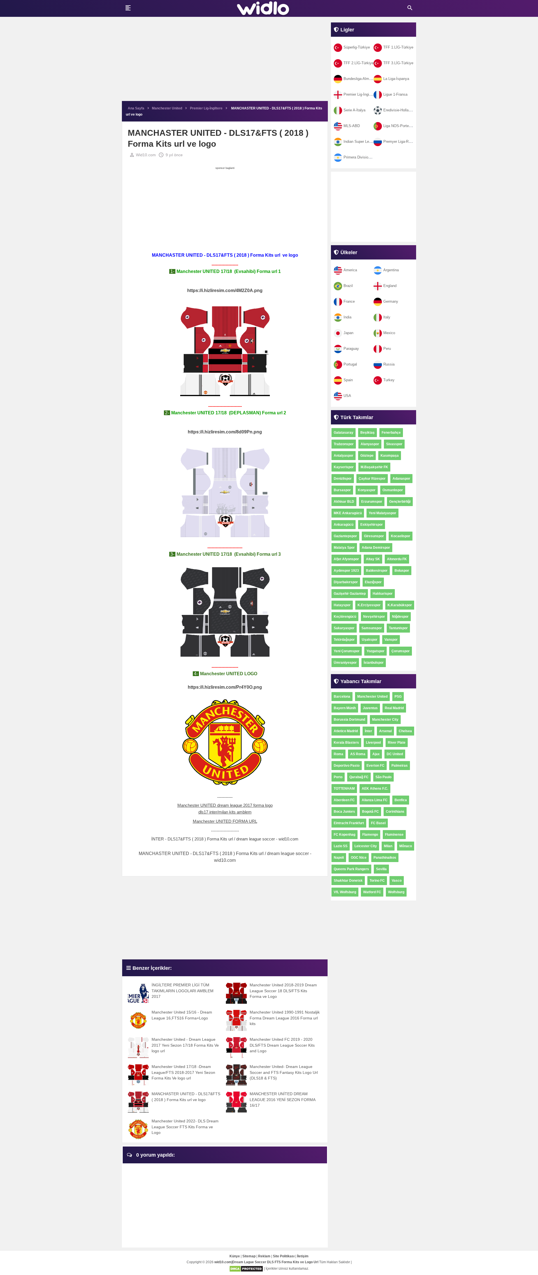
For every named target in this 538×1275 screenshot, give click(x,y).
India (347, 317)
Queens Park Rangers (351, 869)
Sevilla (381, 869)
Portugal (350, 364)
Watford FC (372, 892)
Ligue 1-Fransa (395, 94)
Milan (388, 846)
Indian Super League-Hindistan (368, 141)
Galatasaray (343, 433)
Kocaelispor (400, 536)
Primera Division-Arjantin (364, 157)
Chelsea (405, 731)
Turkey (389, 380)
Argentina (391, 270)
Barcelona (342, 697)
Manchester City (385, 720)
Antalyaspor (343, 456)
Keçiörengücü (345, 617)
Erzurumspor (371, 502)
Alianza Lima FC (375, 800)
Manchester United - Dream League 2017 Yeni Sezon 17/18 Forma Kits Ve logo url (185, 1045)
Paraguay (351, 348)
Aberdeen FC (344, 800)
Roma (338, 754)
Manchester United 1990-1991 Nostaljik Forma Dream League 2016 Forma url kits (285, 1018)
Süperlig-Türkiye (357, 47)
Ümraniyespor (345, 663)
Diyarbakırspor (346, 582)
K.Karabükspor (400, 605)
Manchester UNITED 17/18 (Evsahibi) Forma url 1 (228, 271)
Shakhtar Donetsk (348, 881)
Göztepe (367, 456)
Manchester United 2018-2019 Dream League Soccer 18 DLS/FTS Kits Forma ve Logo (283, 991)
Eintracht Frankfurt (349, 823)
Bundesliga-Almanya (360, 79)
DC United (395, 754)
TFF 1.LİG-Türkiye (398, 47)
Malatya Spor (344, 548)
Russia (389, 364)
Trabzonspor (344, 444)
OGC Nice (359, 858)
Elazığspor (373, 582)
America (350, 270)
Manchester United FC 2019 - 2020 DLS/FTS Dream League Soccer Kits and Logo (282, 1045)
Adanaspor (401, 479)
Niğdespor (400, 617)
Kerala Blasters (346, 743)
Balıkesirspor (377, 571)
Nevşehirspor (374, 617)
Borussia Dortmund (349, 720)
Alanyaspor (370, 444)
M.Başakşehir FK (374, 467)
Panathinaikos (385, 858)
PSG (398, 697)
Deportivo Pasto (347, 766)
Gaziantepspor (345, 536)
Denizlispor (343, 479)
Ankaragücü (343, 525)
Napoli (339, 858)
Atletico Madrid (346, 731)
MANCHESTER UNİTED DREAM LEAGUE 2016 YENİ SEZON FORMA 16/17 (282, 1100)
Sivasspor (394, 444)
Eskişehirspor (371, 525)
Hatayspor (342, 605)
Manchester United (372, 697)
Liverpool (373, 743)
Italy (386, 317)
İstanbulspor (374, 663)
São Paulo (383, 777)
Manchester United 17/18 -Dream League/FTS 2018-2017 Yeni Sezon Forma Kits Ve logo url (183, 1072)
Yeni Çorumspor (347, 651)
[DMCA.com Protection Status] (246, 1269)
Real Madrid (394, 708)
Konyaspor (366, 490)
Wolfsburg (396, 892)
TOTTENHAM (344, 789)
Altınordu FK (397, 559)
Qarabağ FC (358, 777)
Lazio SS (340, 846)
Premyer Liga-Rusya (399, 141)
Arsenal (385, 731)
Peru (387, 348)
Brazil (348, 286)
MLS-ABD (352, 126)
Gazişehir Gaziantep (350, 594)
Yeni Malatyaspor (382, 513)
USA (347, 396)
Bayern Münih (345, 708)
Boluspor (402, 571)
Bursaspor (342, 490)
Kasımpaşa (390, 456)
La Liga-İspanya (396, 79)
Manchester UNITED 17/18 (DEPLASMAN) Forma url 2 (228, 412)
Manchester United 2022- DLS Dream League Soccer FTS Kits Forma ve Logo (185, 1127)
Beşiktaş (367, 433)
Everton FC (375, 766)
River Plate (396, 743)
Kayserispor (344, 467)
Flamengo (370, 835)
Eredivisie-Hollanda (398, 110)
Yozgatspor (375, 651)
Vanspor (391, 640)
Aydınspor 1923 (346, 571)
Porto (338, 777)
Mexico (389, 333)
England (389, 286)
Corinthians (395, 812)
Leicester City (365, 846)
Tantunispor (398, 628)
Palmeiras (399, 766)
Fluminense (394, 835)
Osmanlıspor (392, 490)
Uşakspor (369, 640)
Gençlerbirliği (400, 502)
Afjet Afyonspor (346, 559)
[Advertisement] (225, 61)
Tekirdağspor (344, 640)
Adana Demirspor (376, 548)
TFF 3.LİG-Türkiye (398, 63)
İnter (368, 731)
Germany (390, 301)
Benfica (401, 800)
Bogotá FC (370, 812)
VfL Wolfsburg (345, 892)
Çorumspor (400, 651)
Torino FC (377, 881)
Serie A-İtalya (354, 110)
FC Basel (378, 823)
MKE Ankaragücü (348, 513)
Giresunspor (374, 536)
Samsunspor (371, 628)
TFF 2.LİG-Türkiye (359, 63)
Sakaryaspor (344, 628)
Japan (348, 333)
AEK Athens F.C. (375, 789)
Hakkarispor (383, 594)
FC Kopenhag (344, 835)
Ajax (376, 754)
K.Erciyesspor (369, 605)
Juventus (370, 708)
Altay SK (373, 559)
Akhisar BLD (344, 502)
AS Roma (357, 754)
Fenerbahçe (391, 433)
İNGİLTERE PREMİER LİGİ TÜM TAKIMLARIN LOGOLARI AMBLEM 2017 (183, 991)
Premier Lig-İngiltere (360, 94)
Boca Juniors (344, 812)
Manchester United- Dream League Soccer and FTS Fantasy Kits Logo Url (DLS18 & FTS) (284, 1072)
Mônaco (405, 846)
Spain (348, 380)
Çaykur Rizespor (372, 479)
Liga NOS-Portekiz (398, 126)
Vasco (397, 881)
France (349, 301)
